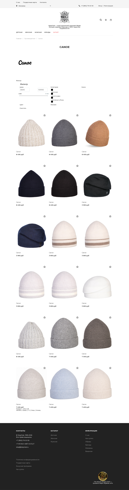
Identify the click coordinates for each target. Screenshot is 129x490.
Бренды (88, 445)
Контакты (43, 2)
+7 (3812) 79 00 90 (87, 5)
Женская (28, 32)
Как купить (89, 438)
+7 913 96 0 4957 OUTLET (25, 444)
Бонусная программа (23, 466)
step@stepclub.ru (22, 447)
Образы (88, 442)
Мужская (38, 32)
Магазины (89, 448)
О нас (18, 2)
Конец (38, 410)
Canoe (18, 151)
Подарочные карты (30, 2)
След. (33, 410)
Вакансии (88, 451)
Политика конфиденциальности (27, 460)
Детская (19, 32)
